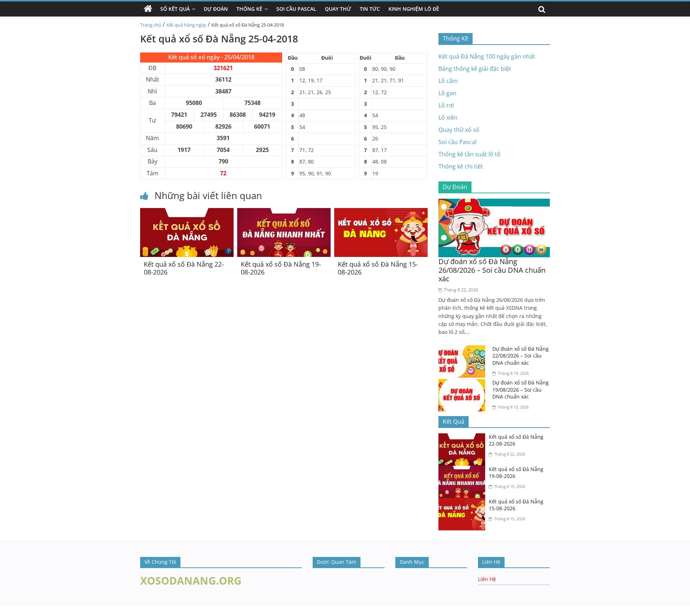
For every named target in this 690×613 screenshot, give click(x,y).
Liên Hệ (487, 579)
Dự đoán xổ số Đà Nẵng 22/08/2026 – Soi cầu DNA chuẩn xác (520, 355)
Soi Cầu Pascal (296, 8)
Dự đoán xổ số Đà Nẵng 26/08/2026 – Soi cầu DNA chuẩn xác (492, 270)
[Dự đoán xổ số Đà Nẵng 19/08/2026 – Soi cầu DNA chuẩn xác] (463, 383)
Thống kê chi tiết (460, 166)
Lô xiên (447, 117)
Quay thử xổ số (458, 130)
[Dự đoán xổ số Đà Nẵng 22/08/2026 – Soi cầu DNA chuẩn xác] (463, 350)
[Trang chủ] (148, 9)
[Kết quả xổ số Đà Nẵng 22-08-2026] (187, 212)
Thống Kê (249, 8)
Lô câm (448, 81)
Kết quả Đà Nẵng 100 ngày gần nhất (486, 56)
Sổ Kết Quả (175, 8)
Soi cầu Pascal (457, 142)
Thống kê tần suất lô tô (469, 154)
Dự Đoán (216, 8)
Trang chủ (150, 25)
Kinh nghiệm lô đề (413, 8)
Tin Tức (370, 8)
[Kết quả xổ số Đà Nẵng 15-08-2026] (381, 212)
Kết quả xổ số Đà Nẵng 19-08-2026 (281, 268)
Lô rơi (446, 105)
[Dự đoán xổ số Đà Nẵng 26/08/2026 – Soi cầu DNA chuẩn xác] (494, 203)
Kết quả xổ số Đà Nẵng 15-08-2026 (378, 268)
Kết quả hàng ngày (186, 25)
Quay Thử (338, 8)
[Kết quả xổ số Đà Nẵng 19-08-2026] (284, 212)
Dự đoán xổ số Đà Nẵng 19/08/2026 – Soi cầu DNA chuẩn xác (520, 389)
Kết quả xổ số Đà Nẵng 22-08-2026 (184, 268)
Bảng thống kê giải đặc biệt (474, 69)
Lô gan (447, 93)
